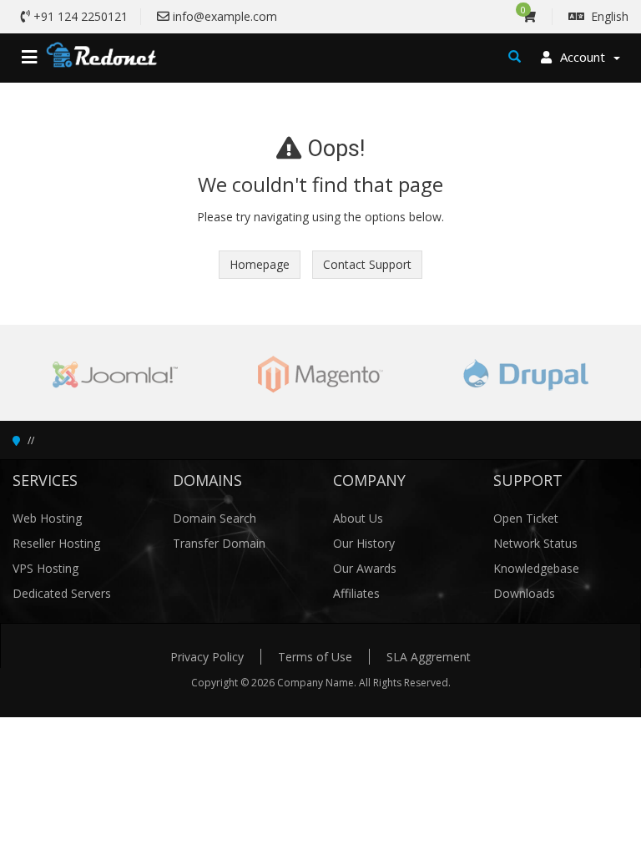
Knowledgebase (536, 568)
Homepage (260, 264)
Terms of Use (315, 657)
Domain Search (214, 518)
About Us (358, 518)
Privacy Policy (207, 657)
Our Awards (364, 568)
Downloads (524, 593)
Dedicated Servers (62, 593)
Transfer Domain (219, 543)
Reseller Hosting (56, 543)
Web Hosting (47, 518)
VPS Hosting (45, 568)
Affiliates (356, 593)
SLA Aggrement (428, 657)
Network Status (535, 543)
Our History (364, 543)
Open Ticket (525, 518)
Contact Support (367, 264)
